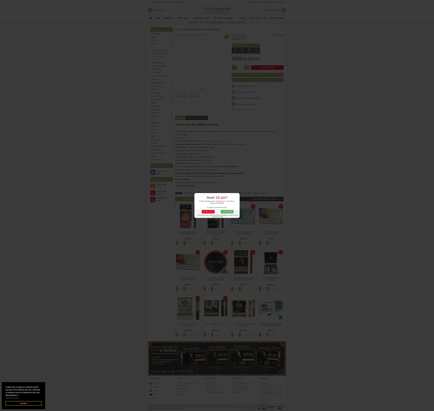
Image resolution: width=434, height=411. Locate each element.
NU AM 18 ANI (208, 212)
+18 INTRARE (227, 212)
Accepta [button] (23, 403)
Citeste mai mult (11, 398)
